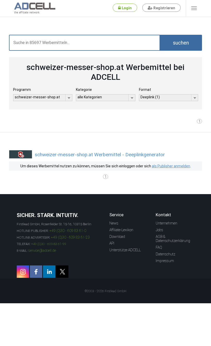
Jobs (159, 230)
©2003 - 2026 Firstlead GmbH (105, 291)
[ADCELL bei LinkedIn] (49, 271)
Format (145, 90)
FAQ (159, 247)
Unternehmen (166, 223)
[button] (181, 43)
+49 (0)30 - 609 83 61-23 (70, 237)
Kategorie (84, 90)
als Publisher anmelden (171, 166)
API (111, 243)
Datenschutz (165, 254)
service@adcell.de (42, 250)
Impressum (165, 261)
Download (117, 237)
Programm (22, 90)
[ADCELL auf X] (62, 271)
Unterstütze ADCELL (125, 250)
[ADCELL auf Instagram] (23, 271)
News (113, 223)
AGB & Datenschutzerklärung (173, 239)
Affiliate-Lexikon (121, 230)
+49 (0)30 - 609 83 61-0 (67, 231)
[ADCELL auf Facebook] (36, 271)
